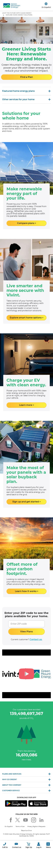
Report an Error (26, 830)
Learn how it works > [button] (26, 591)
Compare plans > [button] (26, 223)
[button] (5, 845)
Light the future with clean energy (17, 13)
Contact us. (36, 639)
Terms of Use (20, 826)
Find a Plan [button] (26, 77)
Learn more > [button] (26, 405)
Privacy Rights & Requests (36, 826)
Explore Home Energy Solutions (19, 15)
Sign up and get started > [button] (26, 501)
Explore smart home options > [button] (26, 317)
